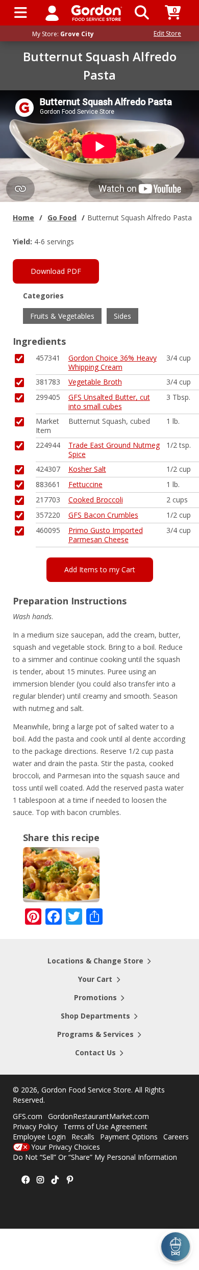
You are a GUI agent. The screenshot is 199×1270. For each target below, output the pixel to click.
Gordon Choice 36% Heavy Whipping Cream (112, 362)
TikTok (55, 1180)
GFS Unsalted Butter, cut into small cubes (109, 401)
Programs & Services (95, 1034)
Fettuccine (85, 484)
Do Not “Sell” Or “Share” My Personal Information (95, 1157)
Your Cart (95, 979)
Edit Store (167, 33)
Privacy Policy (35, 1126)
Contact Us (95, 1052)
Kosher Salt (87, 469)
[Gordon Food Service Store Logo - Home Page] (96, 13)
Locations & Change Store (95, 961)
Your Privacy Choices (65, 1147)
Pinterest (70, 1180)
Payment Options (129, 1136)
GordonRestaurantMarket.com (98, 1116)
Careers (176, 1136)
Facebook (25, 1180)
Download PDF (56, 271)
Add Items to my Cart (99, 569)
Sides (122, 316)
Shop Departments (95, 1016)
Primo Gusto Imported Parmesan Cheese (105, 534)
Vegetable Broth (95, 382)
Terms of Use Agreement (105, 1126)
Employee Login (39, 1136)
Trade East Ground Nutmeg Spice (114, 449)
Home (23, 217)
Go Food (62, 217)
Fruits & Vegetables (62, 316)
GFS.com (27, 1116)
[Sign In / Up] (52, 13)
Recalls (82, 1136)
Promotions (95, 997)
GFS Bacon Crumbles (103, 515)
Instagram (40, 1180)
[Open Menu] (20, 13)
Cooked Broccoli (95, 499)
